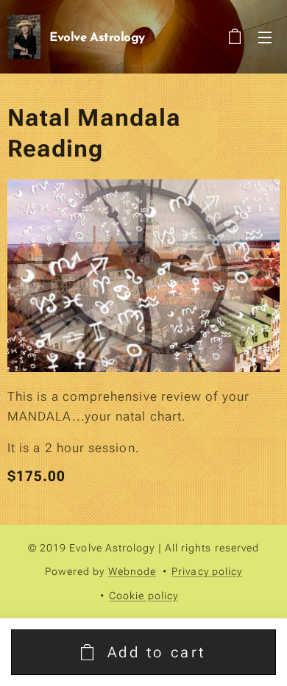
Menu (265, 36)
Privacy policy (206, 571)
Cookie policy (143, 595)
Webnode (132, 571)
